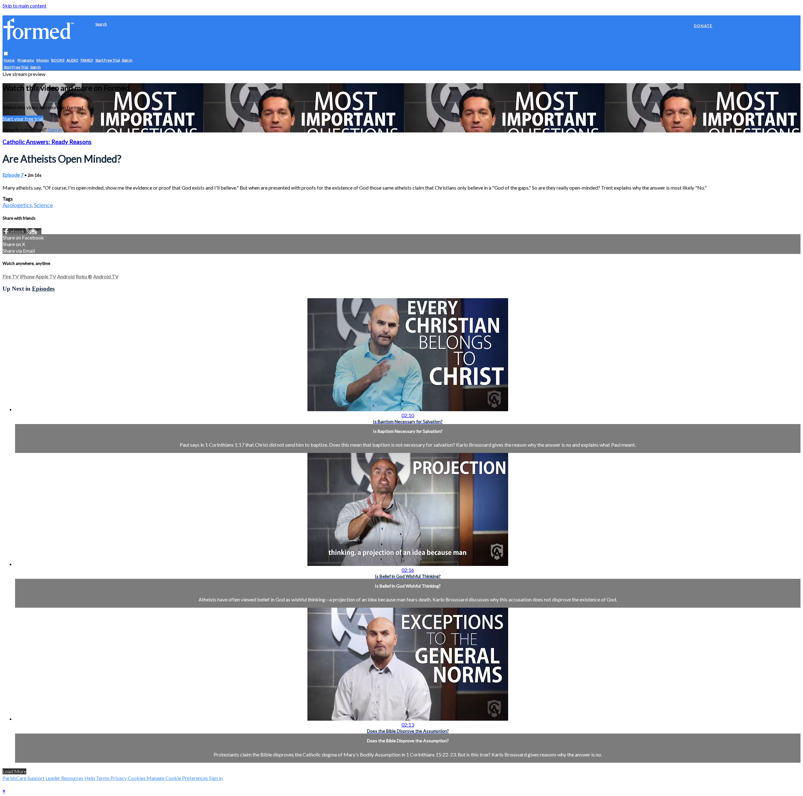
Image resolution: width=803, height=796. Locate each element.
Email (35, 231)
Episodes (43, 288)
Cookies (137, 778)
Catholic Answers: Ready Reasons (47, 141)
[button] (6, 54)
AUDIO (72, 60)
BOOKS (57, 60)
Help (90, 778)
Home (9, 60)
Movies (42, 60)
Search (101, 24)
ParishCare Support (24, 778)
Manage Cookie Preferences (177, 778)
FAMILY (87, 60)
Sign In (35, 67)
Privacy (119, 778)
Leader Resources (64, 778)
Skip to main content (24, 5)
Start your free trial (23, 118)
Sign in (127, 60)
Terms (103, 778)
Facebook (14, 231)
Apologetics (17, 205)
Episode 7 (13, 175)
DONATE (703, 25)
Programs (26, 60)
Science (43, 205)
